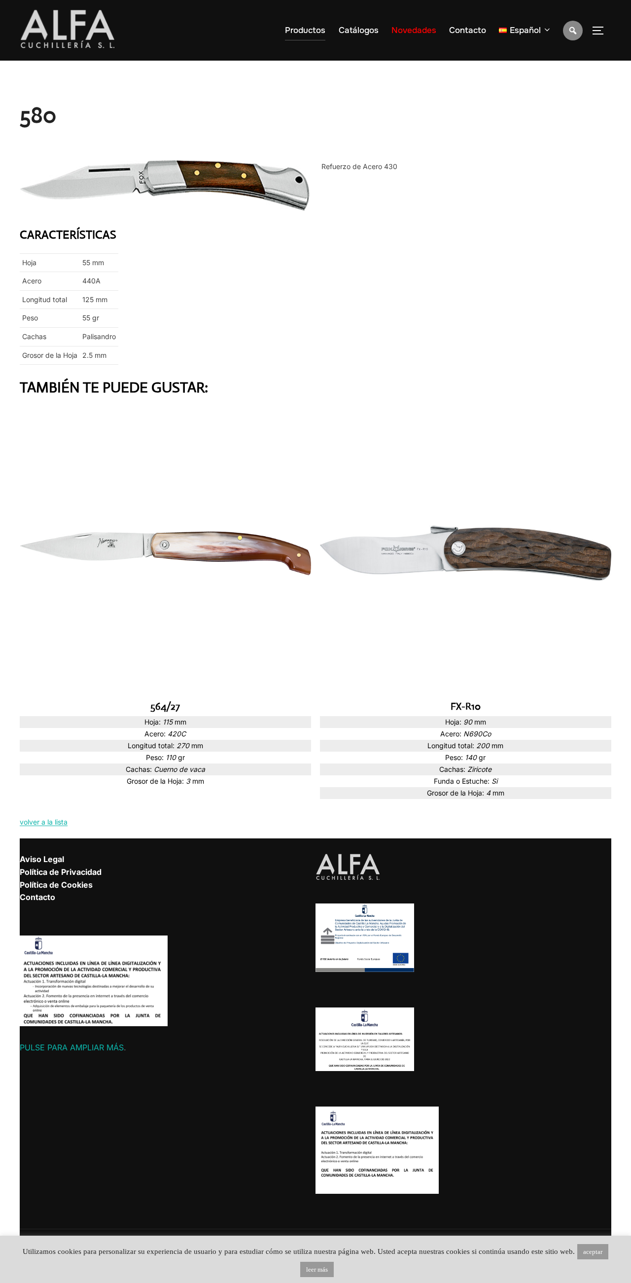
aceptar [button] (592, 1251)
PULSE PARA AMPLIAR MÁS (72, 1047)
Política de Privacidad (61, 872)
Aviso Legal (42, 859)
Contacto (467, 30)
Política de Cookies (56, 885)
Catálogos (359, 30)
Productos (305, 30)
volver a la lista (44, 822)
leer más (317, 1269)
